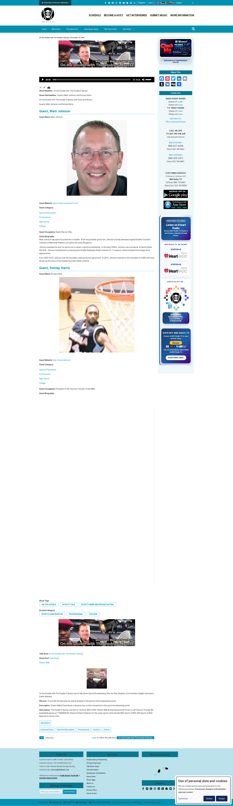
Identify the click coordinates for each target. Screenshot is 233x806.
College (42, 226)
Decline (209, 798)
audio (180, 102)
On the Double (48, 604)
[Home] (47, 15)
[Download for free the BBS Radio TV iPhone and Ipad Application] (176, 204)
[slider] (92, 79)
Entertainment (47, 730)
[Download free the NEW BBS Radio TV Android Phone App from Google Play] (176, 194)
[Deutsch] (163, 3)
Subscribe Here (176, 358)
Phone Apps (91, 780)
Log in (150, 3)
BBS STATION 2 (175, 155)
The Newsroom (72, 29)
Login (94, 738)
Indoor (106, 730)
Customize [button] (183, 798)
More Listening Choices (176, 122)
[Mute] (143, 79)
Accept (222, 798)
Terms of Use (92, 793)
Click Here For (175, 119)
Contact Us (91, 787)
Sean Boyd (54, 658)
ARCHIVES (45, 723)
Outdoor (96, 730)
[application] (96, 79)
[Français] (161, 3)
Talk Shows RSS (110, 29)
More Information (182, 15)
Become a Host (113, 15)
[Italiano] (166, 3)
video (180, 111)
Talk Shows (55, 29)
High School (44, 222)
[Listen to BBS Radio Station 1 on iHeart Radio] (176, 255)
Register (141, 3)
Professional (44, 217)
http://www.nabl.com (62, 360)
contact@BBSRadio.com (60, 770)
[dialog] (203, 790)
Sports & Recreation (47, 213)
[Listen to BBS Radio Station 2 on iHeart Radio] (176, 270)
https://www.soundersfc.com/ (65, 203)
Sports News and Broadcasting (97, 604)
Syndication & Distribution (96, 773)
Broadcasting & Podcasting (97, 760)
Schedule (95, 15)
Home (44, 29)
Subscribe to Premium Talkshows (56, 3)
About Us (90, 783)
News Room (91, 776)
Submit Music (158, 15)
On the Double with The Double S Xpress (66, 654)
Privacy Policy (92, 790)
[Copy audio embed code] (40, 87)
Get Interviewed (136, 15)
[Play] (42, 79)
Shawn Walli (44, 663)
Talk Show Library (93, 766)
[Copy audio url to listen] (44, 87)
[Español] (173, 3)
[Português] (168, 3)
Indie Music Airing (91, 29)
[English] (156, 3)
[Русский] (170, 3)
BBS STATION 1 (175, 143)
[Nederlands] (158, 3)
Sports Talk (68, 604)
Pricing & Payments (94, 763)
